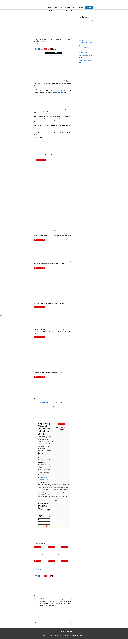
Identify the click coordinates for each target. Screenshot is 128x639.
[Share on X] (1, 321)
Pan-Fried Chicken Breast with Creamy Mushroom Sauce (50, 402)
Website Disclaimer (63, 635)
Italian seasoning (46, 474)
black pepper (46, 477)
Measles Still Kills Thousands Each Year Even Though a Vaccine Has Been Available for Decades (86, 47)
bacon (44, 466)
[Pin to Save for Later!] (41, 160)
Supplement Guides (69, 7)
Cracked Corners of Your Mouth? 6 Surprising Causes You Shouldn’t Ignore (85, 60)
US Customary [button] (41, 479)
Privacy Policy (82, 635)
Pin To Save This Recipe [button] (54, 526)
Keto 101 (49, 7)
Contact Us (55, 635)
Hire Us (50, 635)
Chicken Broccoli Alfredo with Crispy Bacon (47, 406)
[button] (89, 7)
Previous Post (37, 622)
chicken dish (60, 92)
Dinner (42, 43)
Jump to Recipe (50, 52)
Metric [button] (47, 479)
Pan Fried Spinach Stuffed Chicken (45, 404)
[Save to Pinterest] (1, 323)
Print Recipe (59, 52)
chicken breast (43, 464)
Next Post (70, 622)
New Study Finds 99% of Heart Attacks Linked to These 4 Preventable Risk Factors (86, 55)
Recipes (56, 7)
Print (59, 427)
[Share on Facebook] (1, 318)
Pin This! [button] (64, 427)
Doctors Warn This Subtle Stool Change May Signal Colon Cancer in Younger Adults (86, 42)
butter (44, 467)
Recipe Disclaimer (74, 635)
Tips (61, 7)
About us (80, 7)
